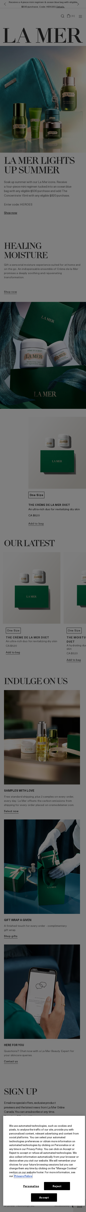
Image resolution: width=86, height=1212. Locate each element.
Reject (57, 1186)
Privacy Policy (23, 1176)
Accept (44, 1197)
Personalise (31, 1186)
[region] (44, 1161)
